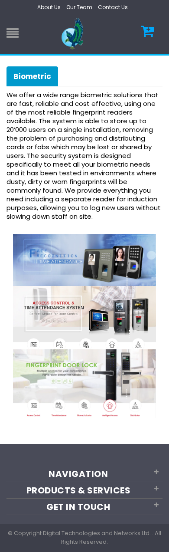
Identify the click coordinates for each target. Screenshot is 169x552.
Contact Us (113, 7)
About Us (49, 7)
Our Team (79, 7)
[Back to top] (160, 536)
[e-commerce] (74, 33)
